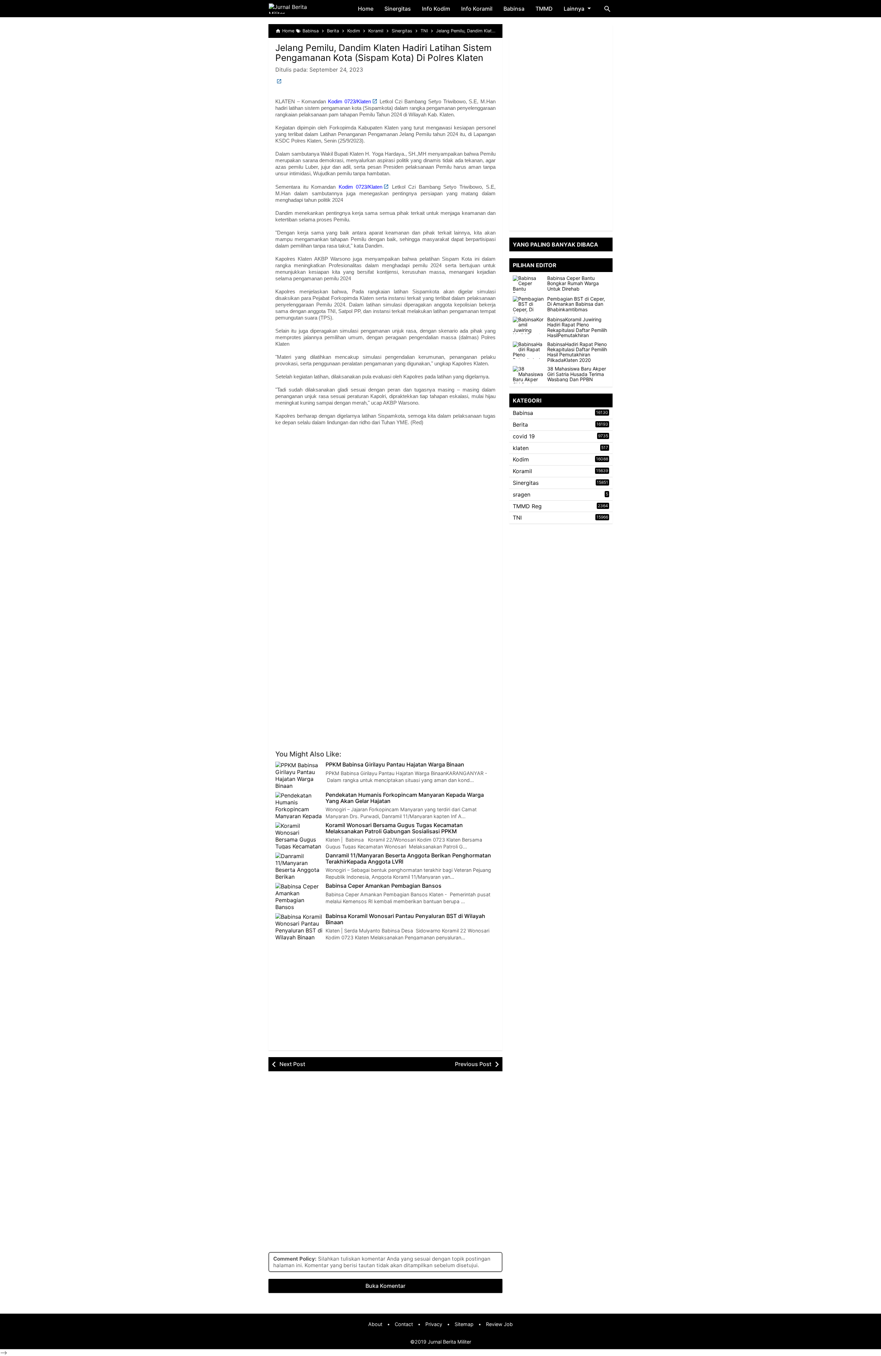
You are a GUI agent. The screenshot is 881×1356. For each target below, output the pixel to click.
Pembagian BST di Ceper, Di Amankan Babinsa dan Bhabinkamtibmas (576, 304)
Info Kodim (436, 8)
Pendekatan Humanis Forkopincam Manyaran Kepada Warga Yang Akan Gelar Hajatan (405, 798)
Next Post (292, 1064)
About (375, 1324)
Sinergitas (397, 8)
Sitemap (464, 1324)
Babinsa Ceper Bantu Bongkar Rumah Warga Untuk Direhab (573, 283)
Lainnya (574, 8)
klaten (521, 448)
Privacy (433, 1324)
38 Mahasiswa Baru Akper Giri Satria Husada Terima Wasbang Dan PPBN (576, 374)
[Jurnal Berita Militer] (296, 8)
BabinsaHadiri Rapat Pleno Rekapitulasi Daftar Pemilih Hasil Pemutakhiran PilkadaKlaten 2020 (577, 352)
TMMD (544, 8)
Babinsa (513, 8)
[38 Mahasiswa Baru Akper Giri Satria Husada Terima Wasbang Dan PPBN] (530, 374)
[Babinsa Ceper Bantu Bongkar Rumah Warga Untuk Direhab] (530, 284)
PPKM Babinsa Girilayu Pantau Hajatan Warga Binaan (395, 765)
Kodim (521, 459)
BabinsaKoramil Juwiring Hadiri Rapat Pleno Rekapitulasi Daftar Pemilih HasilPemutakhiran (577, 327)
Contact (404, 1324)
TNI (517, 517)
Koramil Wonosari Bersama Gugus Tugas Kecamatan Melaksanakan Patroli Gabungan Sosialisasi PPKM (394, 828)
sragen (521, 494)
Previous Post (473, 1064)
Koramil (522, 471)
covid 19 (524, 436)
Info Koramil (476, 8)
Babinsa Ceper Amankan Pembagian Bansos (384, 886)
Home (365, 8)
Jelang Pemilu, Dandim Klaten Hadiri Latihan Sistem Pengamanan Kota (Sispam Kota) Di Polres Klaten (383, 52)
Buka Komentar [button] (385, 1285)
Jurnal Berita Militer (449, 1342)
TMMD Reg (527, 506)
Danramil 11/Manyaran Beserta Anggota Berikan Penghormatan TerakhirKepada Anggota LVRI (408, 859)
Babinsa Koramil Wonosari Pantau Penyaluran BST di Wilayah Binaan (405, 919)
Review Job (499, 1324)
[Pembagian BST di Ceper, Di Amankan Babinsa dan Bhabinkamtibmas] (530, 304)
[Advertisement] (385, 488)
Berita (520, 424)
